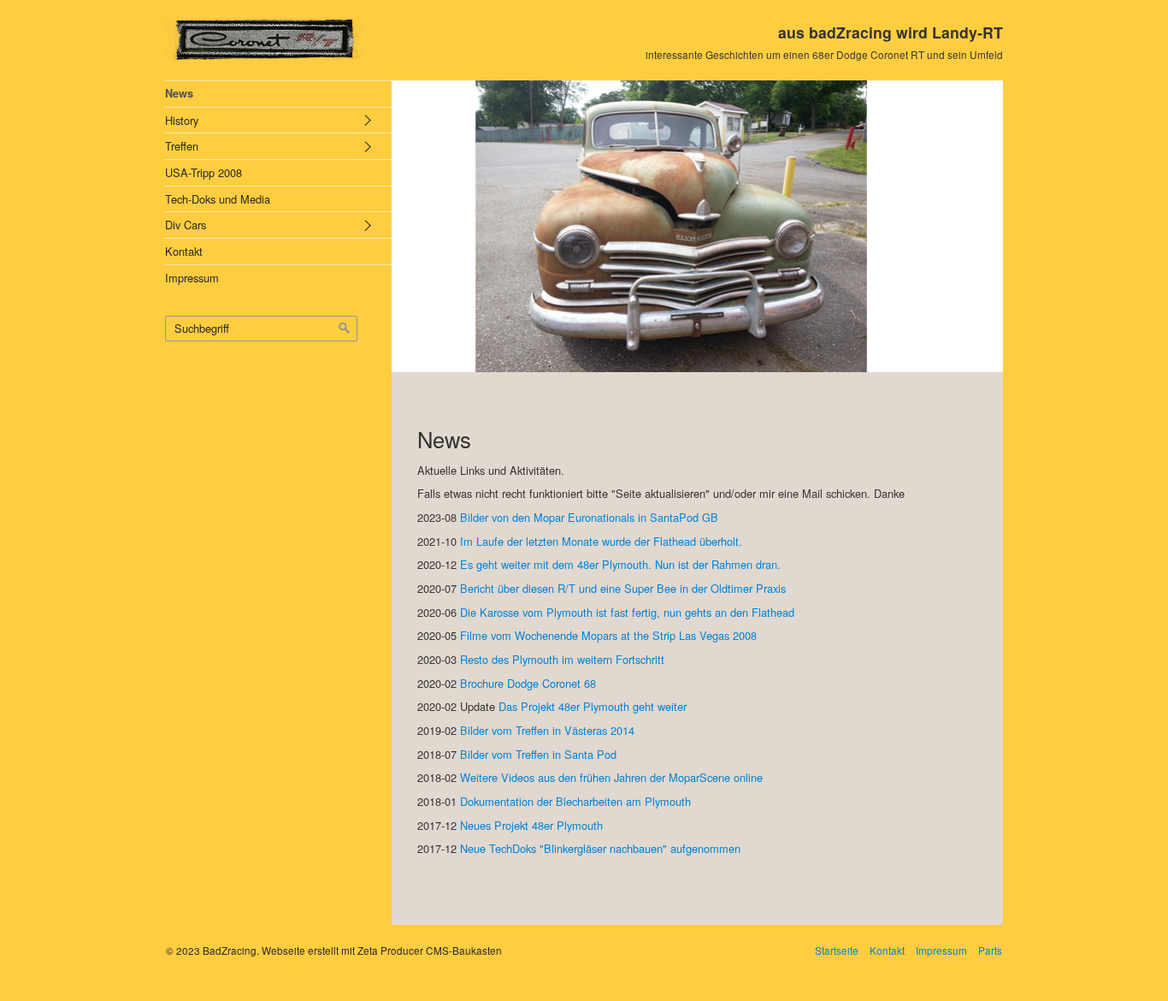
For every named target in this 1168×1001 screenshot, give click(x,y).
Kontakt (184, 251)
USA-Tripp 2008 (203, 172)
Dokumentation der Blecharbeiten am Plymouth (575, 801)
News (179, 93)
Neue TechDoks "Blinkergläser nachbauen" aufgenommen (600, 848)
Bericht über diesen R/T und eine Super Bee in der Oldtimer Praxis (623, 588)
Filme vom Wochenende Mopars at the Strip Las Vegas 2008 (608, 635)
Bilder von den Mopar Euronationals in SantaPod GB (589, 517)
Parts (990, 950)
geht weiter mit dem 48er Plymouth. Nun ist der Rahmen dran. (628, 564)
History (181, 120)
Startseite (836, 950)
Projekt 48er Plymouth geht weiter (602, 706)
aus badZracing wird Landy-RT (890, 32)
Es (466, 564)
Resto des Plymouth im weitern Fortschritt (562, 659)
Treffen (181, 146)
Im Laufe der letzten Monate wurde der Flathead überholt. (601, 541)
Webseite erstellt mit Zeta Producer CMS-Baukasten (382, 950)
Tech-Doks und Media (217, 199)
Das (507, 706)
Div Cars (185, 224)
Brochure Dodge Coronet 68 (528, 683)
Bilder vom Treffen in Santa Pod (538, 754)
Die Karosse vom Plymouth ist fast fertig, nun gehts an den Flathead (627, 612)
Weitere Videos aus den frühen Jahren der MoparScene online (611, 777)
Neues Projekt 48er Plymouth (531, 825)
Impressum (192, 278)
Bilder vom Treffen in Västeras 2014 (547, 730)
